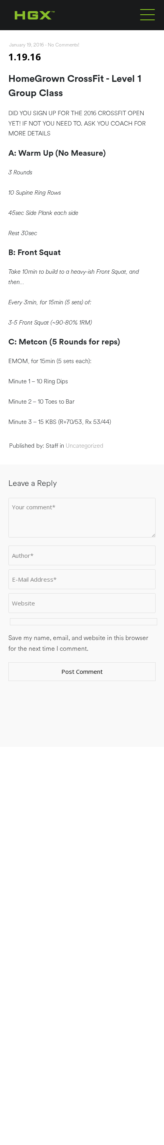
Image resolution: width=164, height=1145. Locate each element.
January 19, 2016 (26, 45)
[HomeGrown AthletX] (50, 28)
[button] (147, 14)
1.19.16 (24, 56)
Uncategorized (84, 446)
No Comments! (64, 45)
